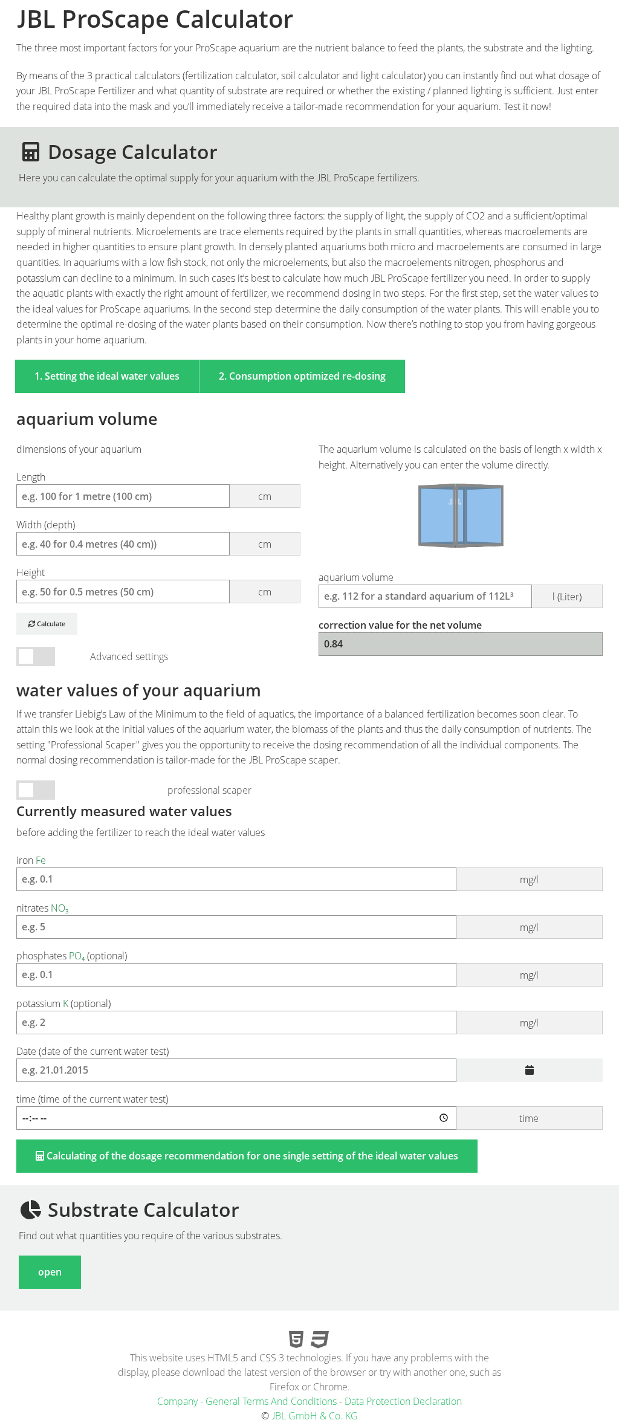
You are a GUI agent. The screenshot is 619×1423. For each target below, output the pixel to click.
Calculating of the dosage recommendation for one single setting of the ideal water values (251, 1155)
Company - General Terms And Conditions (247, 1401)
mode (35, 790)
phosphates (277, 965)
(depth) (143, 534)
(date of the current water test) (92, 1051)
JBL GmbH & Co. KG (314, 1415)
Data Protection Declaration (403, 1401)
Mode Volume (35, 656)
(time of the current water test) (277, 1108)
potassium (277, 1013)
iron (277, 870)
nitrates (277, 917)
